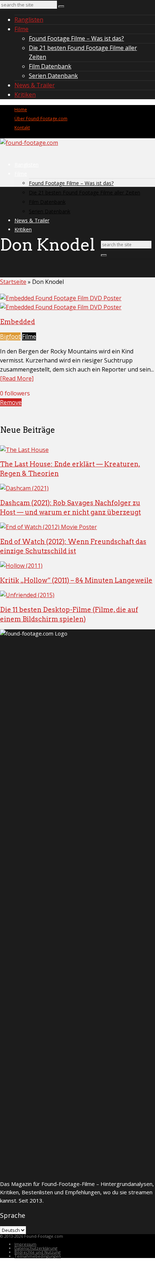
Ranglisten (28, 20)
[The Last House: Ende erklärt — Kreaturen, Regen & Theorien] (24, 450)
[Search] (61, 6)
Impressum (25, 1244)
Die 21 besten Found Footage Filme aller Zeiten (84, 192)
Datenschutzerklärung (35, 1248)
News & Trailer (34, 85)
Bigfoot (10, 336)
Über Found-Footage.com (40, 119)
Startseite (13, 282)
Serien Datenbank (53, 76)
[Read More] (17, 378)
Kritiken (25, 94)
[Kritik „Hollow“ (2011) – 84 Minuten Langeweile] (21, 566)
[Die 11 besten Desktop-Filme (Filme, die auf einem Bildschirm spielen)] (27, 595)
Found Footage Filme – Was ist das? (76, 38)
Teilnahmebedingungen (37, 1256)
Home (20, 109)
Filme (21, 29)
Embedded (17, 322)
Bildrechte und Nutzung (37, 1252)
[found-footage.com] (29, 143)
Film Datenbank (50, 66)
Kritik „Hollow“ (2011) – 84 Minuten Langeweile (76, 580)
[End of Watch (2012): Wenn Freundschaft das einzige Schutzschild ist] (48, 527)
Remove (11, 402)
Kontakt (22, 128)
